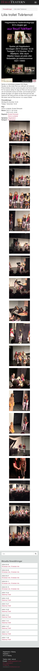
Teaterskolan (12, 120)
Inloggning (6, 665)
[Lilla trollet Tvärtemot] (19, 131)
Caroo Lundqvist (13, 116)
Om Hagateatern (8, 663)
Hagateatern (12, 118)
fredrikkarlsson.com (15, 667)
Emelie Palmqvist (13, 114)
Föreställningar (7, 9)
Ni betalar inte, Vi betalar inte (10, 566)
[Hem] (13, 2)
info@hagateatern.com (14, 661)
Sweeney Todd (6, 594)
